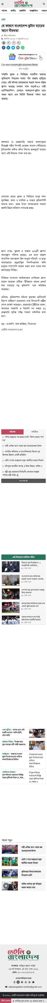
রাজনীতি (22, 10)
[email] (18, 48)
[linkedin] (8, 48)
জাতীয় (13, 10)
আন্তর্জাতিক (34, 10)
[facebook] (4, 48)
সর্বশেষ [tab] (12, 431)
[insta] (25, 982)
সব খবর (22, 480)
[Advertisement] (23, 395)
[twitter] (13, 48)
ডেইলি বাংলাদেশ (18, 995)
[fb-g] (18, 982)
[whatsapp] (23, 48)
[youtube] (33, 982)
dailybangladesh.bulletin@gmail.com (25, 986)
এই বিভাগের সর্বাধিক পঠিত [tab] (23, 557)
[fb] (14, 982)
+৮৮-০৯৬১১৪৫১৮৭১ (25, 972)
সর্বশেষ (4, 10)
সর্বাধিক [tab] (34, 431)
